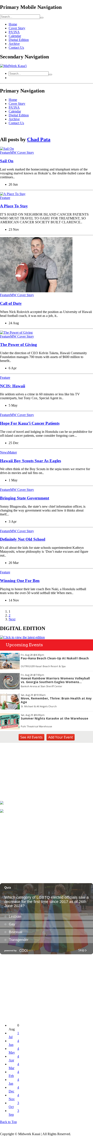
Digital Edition (19, 40)
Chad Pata (38, 139)
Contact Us (16, 47)
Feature (5, 198)
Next (12, 619)
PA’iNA (14, 32)
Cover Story (17, 28)
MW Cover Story (22, 336)
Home (13, 24)
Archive (14, 43)
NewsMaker (8, 452)
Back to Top (8, 1122)
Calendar (15, 36)
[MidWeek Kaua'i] (13, 66)
